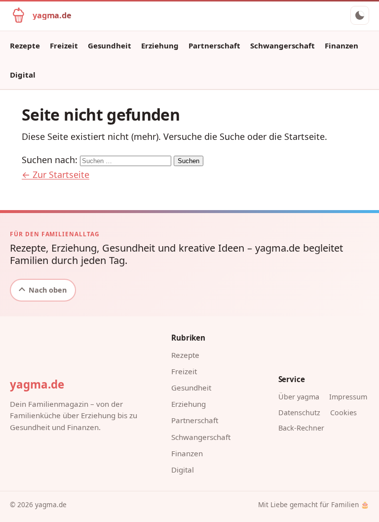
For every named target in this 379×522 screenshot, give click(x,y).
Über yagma (298, 396)
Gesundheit (109, 45)
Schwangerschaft (282, 45)
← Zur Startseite (55, 174)
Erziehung (160, 45)
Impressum (348, 396)
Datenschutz (299, 412)
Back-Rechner (301, 428)
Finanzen (341, 45)
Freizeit (64, 45)
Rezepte (25, 45)
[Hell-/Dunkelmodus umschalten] (359, 15)
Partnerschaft (214, 45)
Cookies (343, 412)
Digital (23, 75)
